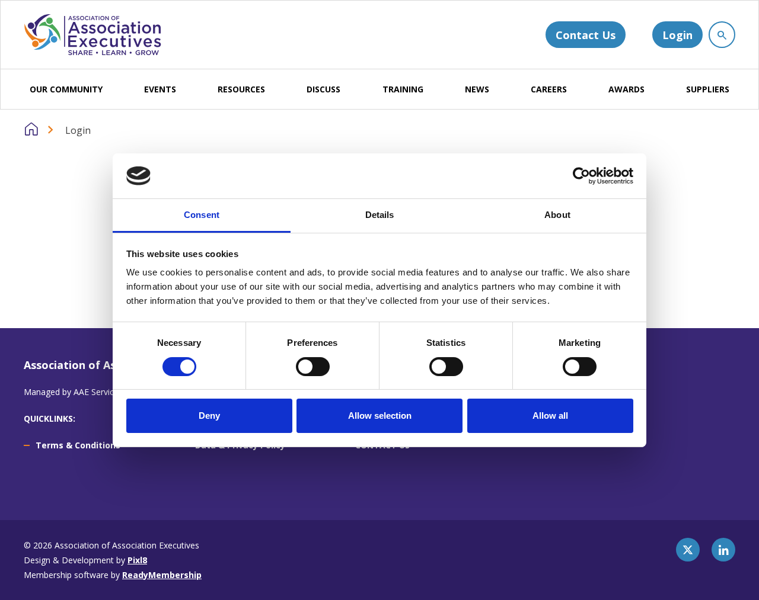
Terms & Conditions (78, 445)
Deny (209, 415)
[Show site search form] (722, 34)
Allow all (550, 415)
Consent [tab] (201, 215)
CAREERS (549, 89)
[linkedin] (723, 550)
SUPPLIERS (707, 89)
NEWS (477, 89)
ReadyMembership (162, 574)
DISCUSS (323, 89)
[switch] (313, 366)
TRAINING (402, 89)
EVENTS (160, 89)
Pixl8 (137, 560)
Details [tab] (379, 215)
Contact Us (586, 35)
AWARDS (626, 89)
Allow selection (380, 415)
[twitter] (688, 550)
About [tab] (557, 215)
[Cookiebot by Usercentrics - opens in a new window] (581, 176)
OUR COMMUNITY (66, 89)
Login (677, 35)
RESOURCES (241, 89)
